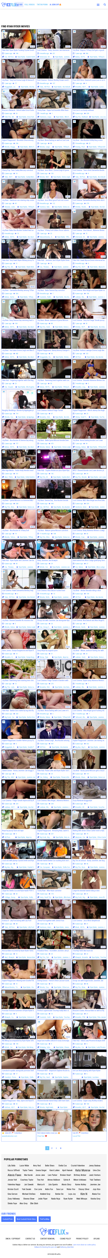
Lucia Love (103, 87)
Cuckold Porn (8, 1219)
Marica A (41, 1184)
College (7, 897)
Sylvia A (66, 1180)
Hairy (41, 897)
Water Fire (71, 1189)
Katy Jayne (67, 837)
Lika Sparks (53, 1184)
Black (83, 297)
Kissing (77, 147)
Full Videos (29, 5)
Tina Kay (103, 957)
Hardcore (43, 117)
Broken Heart (65, 1175)
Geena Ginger (41, 1170)
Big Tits (78, 117)
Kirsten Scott (13, 1189)
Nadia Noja (55, 1198)
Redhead (85, 117)
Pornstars (15, 1077)
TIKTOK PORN (42, 5)
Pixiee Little (65, 777)
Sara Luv (59, 1189)
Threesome (47, 267)
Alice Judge (100, 567)
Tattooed (14, 537)
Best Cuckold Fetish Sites (26, 1219)
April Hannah (67, 1170)
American (78, 837)
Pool (83, 147)
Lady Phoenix (101, 1047)
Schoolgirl (50, 1047)
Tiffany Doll (102, 57)
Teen (41, 87)
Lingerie (16, 87)
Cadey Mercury (31, 177)
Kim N (83, 1194)
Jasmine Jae (68, 57)
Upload (97, 1239)
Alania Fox (96, 1194)
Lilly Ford (31, 927)
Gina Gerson (12, 1194)
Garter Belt (13, 297)
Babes (77, 57)
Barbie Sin (59, 1194)
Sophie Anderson (67, 477)
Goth (49, 1017)
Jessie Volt (12, 1180)
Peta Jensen (101, 1017)
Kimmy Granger (69, 357)
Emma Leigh (66, 177)
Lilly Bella (11, 1165)
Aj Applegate (31, 417)
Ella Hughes (30, 387)
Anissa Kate (31, 957)
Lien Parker (52, 1175)
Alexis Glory (66, 1184)
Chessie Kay (68, 1047)
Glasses (7, 207)
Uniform (7, 1107)
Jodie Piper (43, 1198)
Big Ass (77, 747)
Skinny (77, 417)
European (46, 867)
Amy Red (37, 1165)
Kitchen (50, 57)
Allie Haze (68, 117)
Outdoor (43, 207)
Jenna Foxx (68, 927)
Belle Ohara (49, 1165)
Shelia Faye (12, 1203)
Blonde (7, 147)
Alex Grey (24, 1203)
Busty (15, 747)
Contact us (30, 1239)
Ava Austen (33, 87)
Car (6, 57)
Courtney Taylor (26, 1180)
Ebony (42, 657)
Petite (11, 477)
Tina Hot (40, 1180)
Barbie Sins (31, 717)
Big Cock (8, 717)
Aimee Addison (54, 1180)
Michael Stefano (28, 1194)
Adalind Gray (45, 1194)
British (42, 567)
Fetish (48, 957)
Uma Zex (96, 1170)
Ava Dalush (66, 87)
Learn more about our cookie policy (84, 1245)
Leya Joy (72, 1194)
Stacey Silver (83, 1189)
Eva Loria (38, 1189)
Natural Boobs (45, 237)
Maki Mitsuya (81, 1198)
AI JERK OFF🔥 (55, 5)
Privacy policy (82, 1239)
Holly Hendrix (30, 477)
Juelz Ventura (94, 1175)
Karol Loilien (55, 1170)
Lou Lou (103, 117)
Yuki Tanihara (95, 1180)
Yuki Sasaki (26, 1189)
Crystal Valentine (78, 1165)
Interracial (43, 57)
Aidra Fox (49, 1189)
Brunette (78, 87)
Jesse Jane (40, 1175)
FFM (83, 1017)
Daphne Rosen (68, 1077)
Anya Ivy (65, 657)
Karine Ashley (80, 1184)
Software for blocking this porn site (45, 1247)
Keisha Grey (95, 1198)
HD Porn (11, 57)
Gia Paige (103, 417)
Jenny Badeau (94, 1165)
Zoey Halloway (14, 1198)
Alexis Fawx (14, 1175)
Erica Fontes (31, 117)
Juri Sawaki (28, 1184)
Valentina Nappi (14, 1184)
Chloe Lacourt (67, 987)
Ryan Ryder (68, 1198)
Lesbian (13, 207)
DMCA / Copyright (13, 1239)
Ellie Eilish (34, 1203)
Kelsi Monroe (82, 1170)
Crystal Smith (30, 57)
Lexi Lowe (102, 477)
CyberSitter (70, 1247)
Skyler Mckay (30, 267)
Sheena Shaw (28, 1198)
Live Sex (19, 5)
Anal (6, 477)
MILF (13, 117)
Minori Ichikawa (79, 1180)
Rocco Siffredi (14, 1170)
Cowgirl (84, 537)
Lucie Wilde (24, 1165)
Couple (10, 387)
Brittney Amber (80, 1175)
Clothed (49, 417)
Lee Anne (95, 1077)
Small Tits (84, 417)
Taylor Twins (28, 1170)
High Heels (49, 1107)
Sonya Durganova (32, 657)
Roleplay (43, 1047)
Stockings (85, 207)
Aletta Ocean (33, 147)
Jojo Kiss (96, 1189)
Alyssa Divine (103, 267)
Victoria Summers (33, 1017)
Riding (49, 687)
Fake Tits (8, 117)
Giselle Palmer (32, 747)
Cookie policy (65, 1239)
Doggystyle (8, 87)
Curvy (12, 417)
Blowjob (11, 957)
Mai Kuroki (28, 1175)
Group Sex (47, 627)
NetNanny (63, 1247)
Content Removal (47, 1239)
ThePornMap (44, 1219)
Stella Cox (66, 867)
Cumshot (43, 297)
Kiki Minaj (30, 1047)
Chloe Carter (101, 837)
